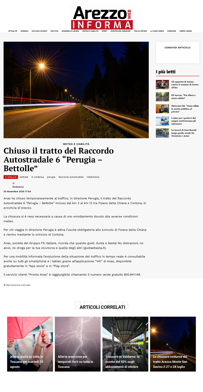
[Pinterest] (176, 55)
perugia (51, 177)
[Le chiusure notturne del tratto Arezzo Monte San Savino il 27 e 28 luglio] (173, 344)
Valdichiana (93, 177)
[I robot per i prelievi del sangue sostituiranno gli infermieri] (162, 120)
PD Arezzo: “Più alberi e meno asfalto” (183, 97)
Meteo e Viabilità (76, 144)
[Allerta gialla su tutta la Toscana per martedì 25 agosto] (30, 344)
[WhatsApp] (183, 55)
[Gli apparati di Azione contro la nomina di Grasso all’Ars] (162, 84)
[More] (197, 55)
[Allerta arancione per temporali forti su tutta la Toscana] (78, 344)
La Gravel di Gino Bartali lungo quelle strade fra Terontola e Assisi (183, 133)
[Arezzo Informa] (102, 17)
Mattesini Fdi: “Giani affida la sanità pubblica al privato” (185, 108)
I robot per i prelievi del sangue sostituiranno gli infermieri (183, 121)
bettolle (24, 177)
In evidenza (38, 177)
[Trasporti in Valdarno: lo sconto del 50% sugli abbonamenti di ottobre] (125, 344)
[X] (169, 55)
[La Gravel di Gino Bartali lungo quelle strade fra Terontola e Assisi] (162, 133)
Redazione (18, 186)
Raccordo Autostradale (71, 177)
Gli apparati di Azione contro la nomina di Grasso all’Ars (184, 84)
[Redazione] (8, 185)
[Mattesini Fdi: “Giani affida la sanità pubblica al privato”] (162, 108)
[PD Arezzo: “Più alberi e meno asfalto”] (162, 96)
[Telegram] (190, 55)
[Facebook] (162, 55)
